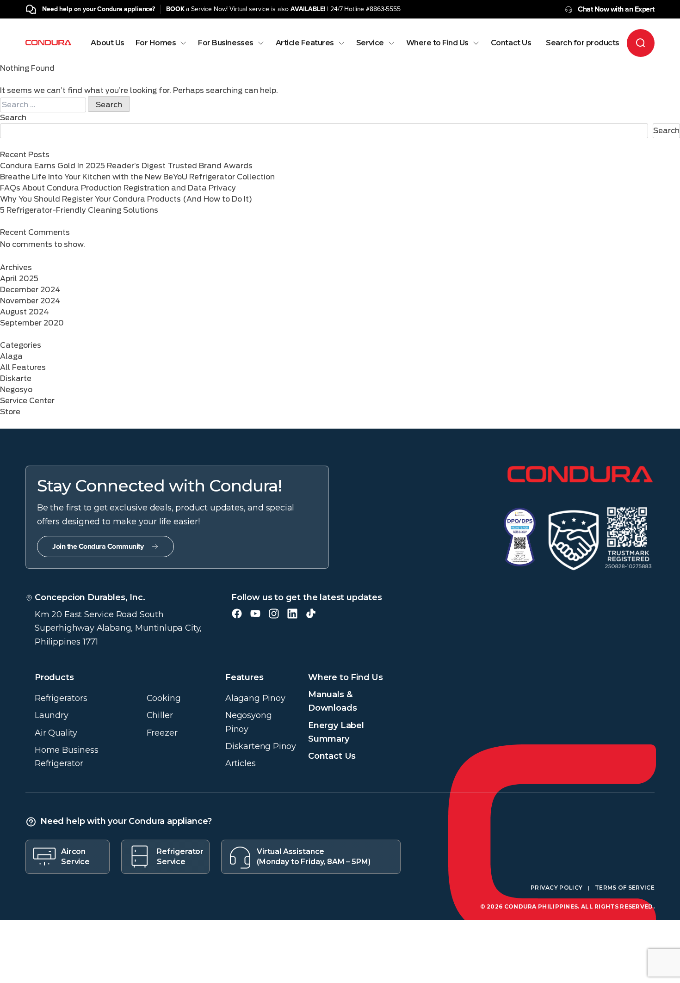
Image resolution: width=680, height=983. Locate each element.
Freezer (162, 733)
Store (10, 411)
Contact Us (511, 43)
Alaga (11, 356)
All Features (23, 367)
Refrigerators (61, 698)
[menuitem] (107, 51)
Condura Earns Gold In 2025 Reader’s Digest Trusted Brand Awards (126, 165)
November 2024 (30, 300)
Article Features (305, 43)
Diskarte (15, 378)
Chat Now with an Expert (616, 9)
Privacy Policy (556, 887)
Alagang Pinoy (255, 698)
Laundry (51, 715)
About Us (107, 43)
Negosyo (16, 389)
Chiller (160, 715)
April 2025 (19, 278)
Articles (240, 763)
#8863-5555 (383, 9)
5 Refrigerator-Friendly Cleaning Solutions (79, 210)
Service (370, 43)
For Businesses (225, 43)
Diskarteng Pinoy (260, 746)
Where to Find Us (437, 43)
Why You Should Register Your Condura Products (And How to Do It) (126, 199)
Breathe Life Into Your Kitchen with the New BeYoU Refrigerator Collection (137, 176)
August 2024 (24, 311)
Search (13, 117)
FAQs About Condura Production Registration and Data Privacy (118, 188)
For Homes (156, 43)
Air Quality (56, 733)
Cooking (164, 698)
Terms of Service (625, 887)
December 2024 (30, 289)
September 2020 (32, 323)
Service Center (27, 400)
